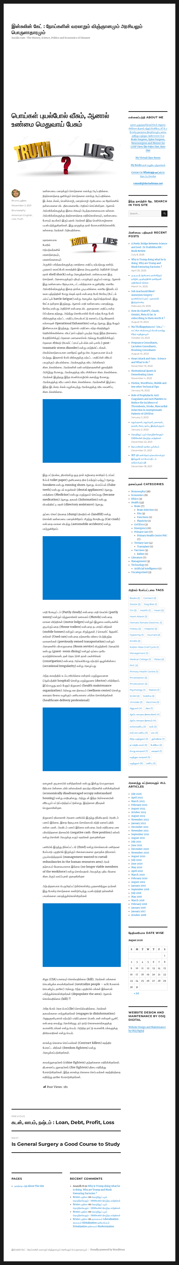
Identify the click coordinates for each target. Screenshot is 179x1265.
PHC (134, 665)
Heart (159, 610)
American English (22, 215)
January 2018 (138, 907)
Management (138, 561)
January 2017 (138, 911)
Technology (138, 564)
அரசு (149, 708)
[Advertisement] (90, 85)
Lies (14, 218)
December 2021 (139, 827)
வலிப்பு (151, 763)
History (135, 628)
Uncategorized (139, 572)
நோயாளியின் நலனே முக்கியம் (145, 446)
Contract (149, 598)
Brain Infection (145, 509)
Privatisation (138, 677)
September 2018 (140, 889)
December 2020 (140, 849)
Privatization (138, 683)
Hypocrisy (137, 634)
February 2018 (139, 904)
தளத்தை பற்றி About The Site (29, 1186)
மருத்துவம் (136, 763)
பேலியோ (156, 745)
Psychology (137, 689)
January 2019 (138, 885)
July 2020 (136, 860)
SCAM (134, 696)
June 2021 (136, 845)
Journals (153, 634)
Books (135, 598)
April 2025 (137, 797)
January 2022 (138, 823)
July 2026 (136, 793)
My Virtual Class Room (147, 157)
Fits (139, 513)
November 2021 (140, 830)
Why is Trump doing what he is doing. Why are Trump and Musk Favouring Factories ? (96, 1190)
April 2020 (137, 871)
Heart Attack (138, 616)
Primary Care (141, 531)
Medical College (140, 659)
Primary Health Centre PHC (152, 535)
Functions (142, 517)
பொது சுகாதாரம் (139, 751)
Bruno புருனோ (19, 200)
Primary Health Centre (144, 671)
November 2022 (140, 819)
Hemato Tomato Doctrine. (146, 622)
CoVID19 (139, 524)
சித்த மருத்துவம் (139, 738)
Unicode (136, 702)
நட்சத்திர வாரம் (138, 745)
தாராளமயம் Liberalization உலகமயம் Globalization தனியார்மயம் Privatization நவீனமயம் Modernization (96, 1223)
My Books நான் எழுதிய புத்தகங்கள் (148, 165)
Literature (136, 557)
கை (154, 732)
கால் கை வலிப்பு (139, 732)
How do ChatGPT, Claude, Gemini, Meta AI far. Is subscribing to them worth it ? (148, 314)
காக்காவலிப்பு (138, 726)
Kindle (135, 640)
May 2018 (136, 896)
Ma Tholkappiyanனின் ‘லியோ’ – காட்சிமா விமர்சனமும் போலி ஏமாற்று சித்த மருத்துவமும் (148, 330)
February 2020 (139, 878)
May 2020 (136, 867)
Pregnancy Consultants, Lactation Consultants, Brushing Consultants (144, 346)
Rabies (140, 553)
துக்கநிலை (158, 738)
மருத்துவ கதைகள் (140, 757)
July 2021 (136, 841)
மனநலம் (156, 751)
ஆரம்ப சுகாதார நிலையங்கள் (145, 714)
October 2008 (138, 915)
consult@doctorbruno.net (148, 183)
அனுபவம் (136, 708)
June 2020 (136, 863)
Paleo (159, 659)
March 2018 (137, 900)
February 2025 (139, 804)
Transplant (143, 546)
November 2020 (140, 852)
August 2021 (138, 838)
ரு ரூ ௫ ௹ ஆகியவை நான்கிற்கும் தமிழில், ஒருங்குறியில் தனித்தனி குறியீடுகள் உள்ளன (146, 279)
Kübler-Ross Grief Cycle (144, 647)
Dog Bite (150, 604)
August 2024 (138, 808)
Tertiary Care (141, 542)
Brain (137, 506)
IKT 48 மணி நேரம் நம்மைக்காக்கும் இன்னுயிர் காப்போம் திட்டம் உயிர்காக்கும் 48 (148, 459)
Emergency (140, 528)
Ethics (134, 498)
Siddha (148, 696)
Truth (20, 218)
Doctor (135, 604)
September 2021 (140, 834)
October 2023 (138, 812)
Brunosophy (19, 210)
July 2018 (136, 893)
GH (133, 610)
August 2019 (138, 882)
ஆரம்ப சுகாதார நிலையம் (143, 720)
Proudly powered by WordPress (107, 1249)
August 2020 (138, 856)
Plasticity (142, 520)
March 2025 (138, 801)
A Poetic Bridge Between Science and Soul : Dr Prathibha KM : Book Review (149, 247)
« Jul (136, 993)
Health (135, 502)
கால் (153, 726)
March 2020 (138, 874)
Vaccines (139, 550)
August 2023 (138, 815)
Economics (137, 495)
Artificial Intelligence (146, 568)
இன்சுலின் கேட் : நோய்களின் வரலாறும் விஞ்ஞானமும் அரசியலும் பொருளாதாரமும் (49, 1249)
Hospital (150, 628)
